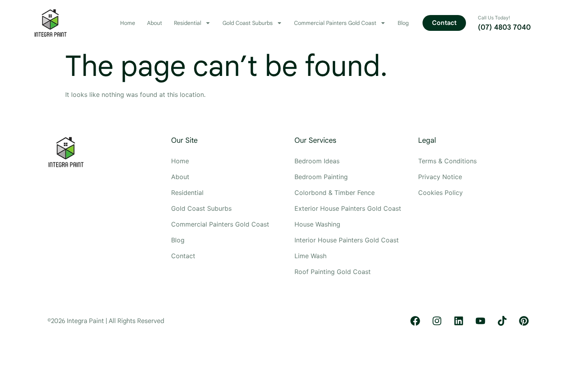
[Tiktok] (502, 321)
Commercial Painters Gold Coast (335, 22)
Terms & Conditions (447, 161)
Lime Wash (310, 256)
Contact (183, 256)
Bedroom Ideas (317, 161)
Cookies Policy (440, 193)
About (154, 22)
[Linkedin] (458, 321)
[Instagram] (437, 321)
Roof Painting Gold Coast (333, 272)
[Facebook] (415, 321)
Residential (187, 22)
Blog (403, 22)
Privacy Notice (440, 177)
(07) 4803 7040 (504, 27)
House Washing (317, 224)
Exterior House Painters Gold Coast (348, 208)
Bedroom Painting (321, 177)
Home (127, 22)
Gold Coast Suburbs (248, 22)
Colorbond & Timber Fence (334, 193)
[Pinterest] (524, 321)
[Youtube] (480, 321)
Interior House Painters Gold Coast (347, 240)
